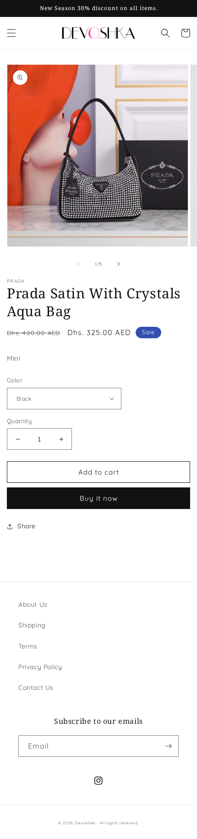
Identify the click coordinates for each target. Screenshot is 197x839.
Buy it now (99, 498)
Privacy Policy (40, 667)
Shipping (32, 625)
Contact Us (36, 687)
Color (14, 380)
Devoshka (85, 823)
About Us (33, 604)
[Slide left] (78, 264)
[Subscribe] (168, 746)
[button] (11, 33)
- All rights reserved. (118, 823)
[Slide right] (119, 264)
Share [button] (26, 526)
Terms (28, 646)
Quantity (19, 421)
